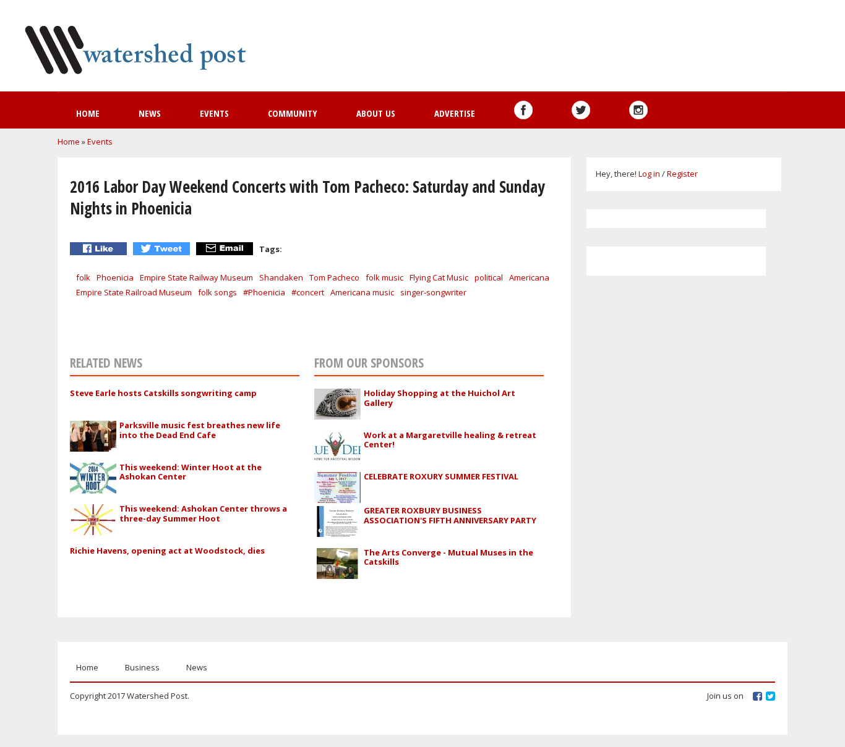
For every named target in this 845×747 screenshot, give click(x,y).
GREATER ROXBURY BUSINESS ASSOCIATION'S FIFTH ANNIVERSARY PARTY (450, 515)
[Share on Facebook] (100, 248)
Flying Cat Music (439, 277)
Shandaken (281, 277)
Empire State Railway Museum (196, 277)
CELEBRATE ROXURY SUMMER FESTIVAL (441, 476)
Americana (529, 277)
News (150, 113)
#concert (307, 292)
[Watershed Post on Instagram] (638, 110)
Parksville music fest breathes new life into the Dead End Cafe (199, 430)
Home (88, 113)
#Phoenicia (264, 292)
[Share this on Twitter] (163, 248)
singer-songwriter (433, 292)
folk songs (217, 292)
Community (292, 113)
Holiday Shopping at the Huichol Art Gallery (439, 397)
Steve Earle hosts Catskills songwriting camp (163, 393)
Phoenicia (115, 277)
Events (214, 113)
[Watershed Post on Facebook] (523, 110)
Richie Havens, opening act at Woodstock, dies (167, 550)
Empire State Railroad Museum (134, 292)
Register (682, 173)
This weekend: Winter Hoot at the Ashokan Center (190, 472)
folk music (384, 277)
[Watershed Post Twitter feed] (581, 110)
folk (83, 277)
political (488, 277)
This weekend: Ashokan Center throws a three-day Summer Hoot (203, 513)
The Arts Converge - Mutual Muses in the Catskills (448, 557)
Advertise (454, 113)
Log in (649, 173)
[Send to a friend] (226, 248)
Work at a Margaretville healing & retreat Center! (450, 439)
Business (142, 667)
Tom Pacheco (334, 277)
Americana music (362, 292)
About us (375, 113)
